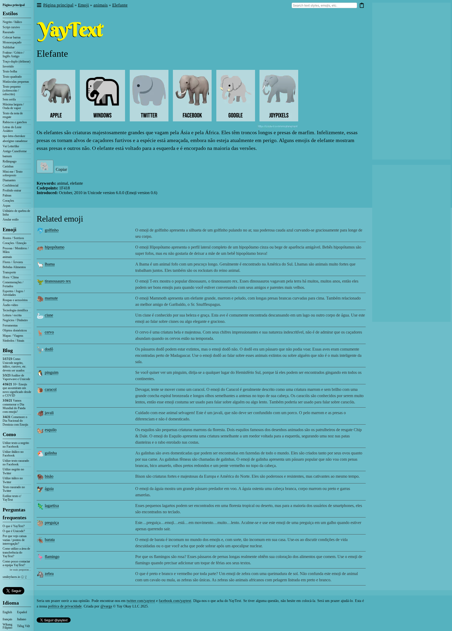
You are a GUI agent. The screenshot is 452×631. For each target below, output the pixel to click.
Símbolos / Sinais (13, 340)
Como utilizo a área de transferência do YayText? (16, 552)
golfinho (52, 230)
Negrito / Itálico (12, 22)
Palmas (7, 195)
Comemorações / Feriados (13, 284)
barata (50, 539)
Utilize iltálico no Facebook (13, 453)
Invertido (8, 66)
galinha (51, 453)
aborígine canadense (15, 141)
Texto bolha (10, 71)
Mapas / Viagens (13, 335)
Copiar (61, 169)
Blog (8, 350)
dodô (49, 349)
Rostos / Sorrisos (13, 238)
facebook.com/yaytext (175, 601)
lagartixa (52, 505)
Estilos (10, 13)
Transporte (9, 272)
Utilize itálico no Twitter (13, 480)
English (7, 612)
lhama (50, 264)
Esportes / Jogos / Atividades (14, 293)
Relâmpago (9, 161)
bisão (49, 476)
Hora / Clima (11, 277)
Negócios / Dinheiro (15, 320)
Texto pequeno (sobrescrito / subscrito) (12, 90)
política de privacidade (65, 606)
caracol (50, 389)
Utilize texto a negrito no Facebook (16, 444)
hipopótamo (54, 247)
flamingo (52, 556)
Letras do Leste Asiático (12, 129)
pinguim (51, 372)
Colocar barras (12, 37)
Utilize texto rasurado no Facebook (16, 462)
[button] (39, 5)
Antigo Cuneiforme (15, 151)
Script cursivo (11, 27)
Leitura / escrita (12, 315)
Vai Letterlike (11, 146)
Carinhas (8, 166)
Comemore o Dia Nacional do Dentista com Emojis (15, 420)
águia (49, 488)
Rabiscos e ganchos (15, 122)
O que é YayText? (14, 526)
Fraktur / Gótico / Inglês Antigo (13, 54)
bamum (7, 156)
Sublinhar (9, 47)
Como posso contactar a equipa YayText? (16, 563)
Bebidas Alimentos (14, 267)
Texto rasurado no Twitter (14, 489)
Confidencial (10, 185)
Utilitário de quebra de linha (16, 212)
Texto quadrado (12, 76)
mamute (51, 298)
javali (49, 412)
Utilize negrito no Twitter (13, 471)
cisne (49, 315)
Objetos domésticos (15, 330)
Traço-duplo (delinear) (16, 61)
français (7, 619)
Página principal (14, 5)
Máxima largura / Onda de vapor (13, 106)
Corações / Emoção (14, 243)
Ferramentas (10, 325)
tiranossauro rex (58, 281)
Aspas (6, 205)
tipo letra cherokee (14, 136)
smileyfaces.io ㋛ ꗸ (15, 577)
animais (7, 257)
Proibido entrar (12, 190)
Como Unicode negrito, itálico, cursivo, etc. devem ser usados (14, 364)
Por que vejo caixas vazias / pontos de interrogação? (15, 539)
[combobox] (324, 5)
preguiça (52, 522)
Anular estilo (11, 219)
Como (9, 434)
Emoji (9, 229)
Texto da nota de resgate (13, 115)
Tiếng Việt (23, 626)
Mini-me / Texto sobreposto (12, 173)
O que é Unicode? (14, 531)
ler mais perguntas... (20, 569)
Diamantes (9, 180)
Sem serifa (9, 99)
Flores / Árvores (13, 262)
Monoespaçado (12, 42)
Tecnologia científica (15, 310)
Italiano (21, 619)
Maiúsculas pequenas (16, 81)
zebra (49, 573)
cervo (49, 332)
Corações (8, 200)
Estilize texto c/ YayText (12, 498)
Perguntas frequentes (14, 513)
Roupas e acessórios (15, 300)
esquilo (50, 429)
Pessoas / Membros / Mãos (16, 250)
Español (22, 612)
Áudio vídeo (10, 305)
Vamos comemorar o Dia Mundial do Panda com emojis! (14, 406)
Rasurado (8, 32)
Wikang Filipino (7, 626)
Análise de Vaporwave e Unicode (16, 377)
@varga (106, 606)
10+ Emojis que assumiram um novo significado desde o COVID (17, 389)
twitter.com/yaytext (141, 601)
